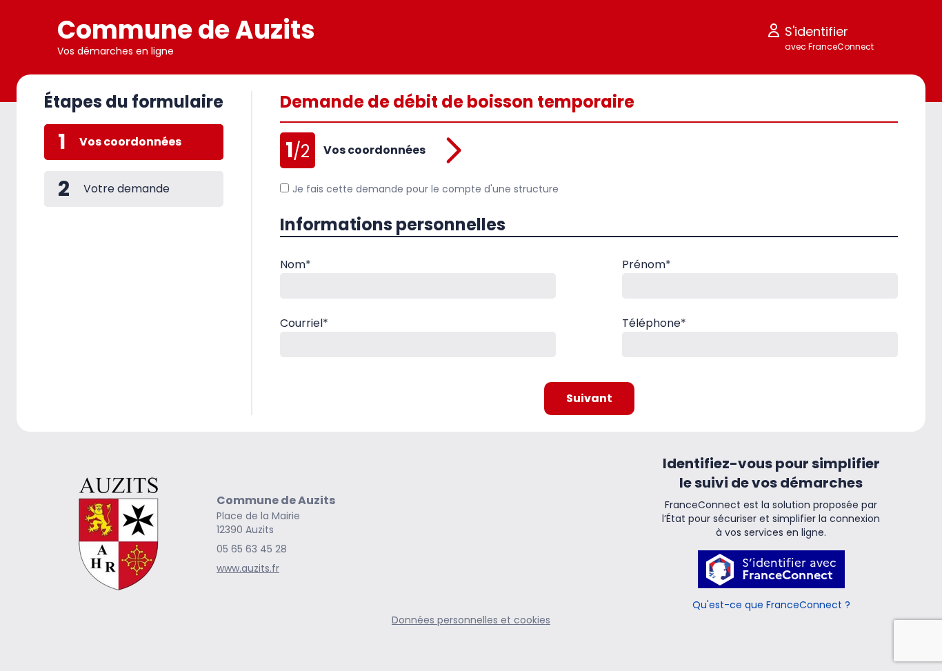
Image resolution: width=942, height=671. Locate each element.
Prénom (646, 264)
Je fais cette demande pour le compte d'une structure (425, 189)
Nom (295, 264)
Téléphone (654, 323)
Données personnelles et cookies (471, 620)
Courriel (304, 323)
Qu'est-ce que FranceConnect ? (771, 605)
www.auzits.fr (248, 568)
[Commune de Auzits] (119, 533)
